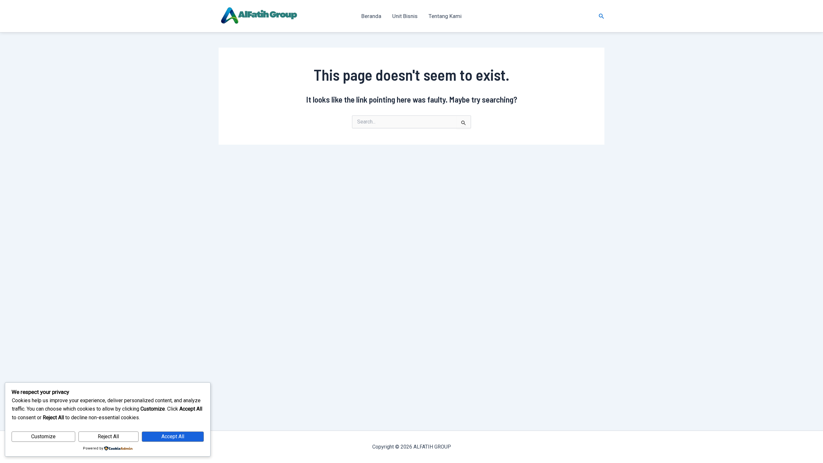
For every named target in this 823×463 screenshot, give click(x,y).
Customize (43, 436)
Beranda (371, 16)
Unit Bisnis (405, 16)
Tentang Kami (445, 16)
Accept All (172, 436)
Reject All (108, 436)
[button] (601, 16)
